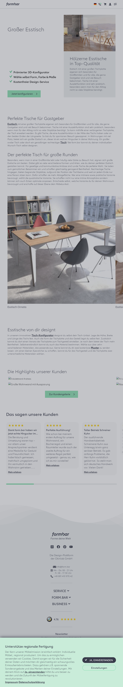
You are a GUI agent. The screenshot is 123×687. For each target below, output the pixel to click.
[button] (99, 660)
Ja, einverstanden (35, 671)
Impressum (11, 682)
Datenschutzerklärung (32, 682)
